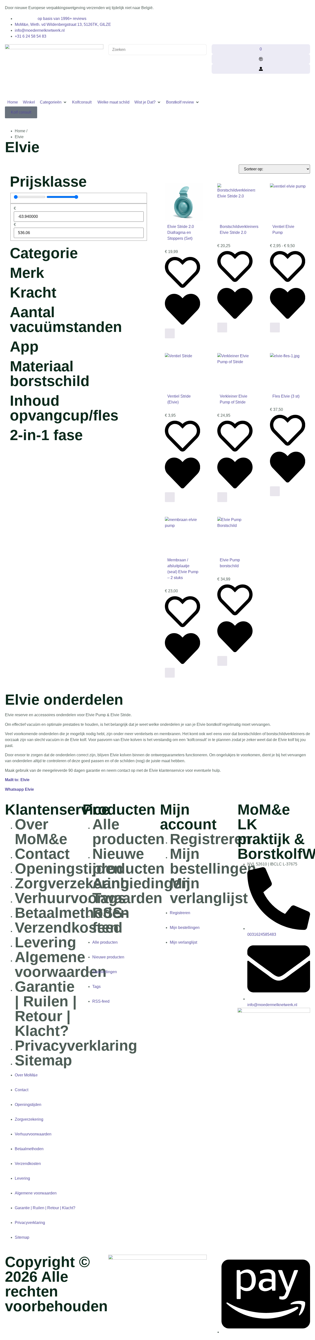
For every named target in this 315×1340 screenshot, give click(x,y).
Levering (45, 942)
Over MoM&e (41, 831)
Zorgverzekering (72, 883)
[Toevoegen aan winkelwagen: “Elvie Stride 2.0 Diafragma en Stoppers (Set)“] (170, 333)
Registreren (211, 839)
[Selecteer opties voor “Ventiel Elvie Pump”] (275, 327)
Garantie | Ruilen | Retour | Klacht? (46, 1008)
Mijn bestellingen (213, 861)
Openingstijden (69, 868)
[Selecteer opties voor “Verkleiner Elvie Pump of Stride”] (222, 497)
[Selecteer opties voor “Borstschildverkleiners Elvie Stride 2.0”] (222, 327)
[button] (53, 102)
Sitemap (43, 1060)
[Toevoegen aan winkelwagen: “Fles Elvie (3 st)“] (275, 491)
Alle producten (128, 831)
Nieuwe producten (128, 861)
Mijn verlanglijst (209, 890)
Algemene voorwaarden (61, 964)
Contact (42, 854)
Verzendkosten (67, 927)
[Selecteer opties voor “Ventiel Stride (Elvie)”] (170, 497)
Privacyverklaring (76, 1045)
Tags (109, 898)
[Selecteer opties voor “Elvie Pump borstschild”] (222, 661)
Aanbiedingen (141, 883)
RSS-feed (109, 920)
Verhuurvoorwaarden (33, 1134)
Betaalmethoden (72, 913)
